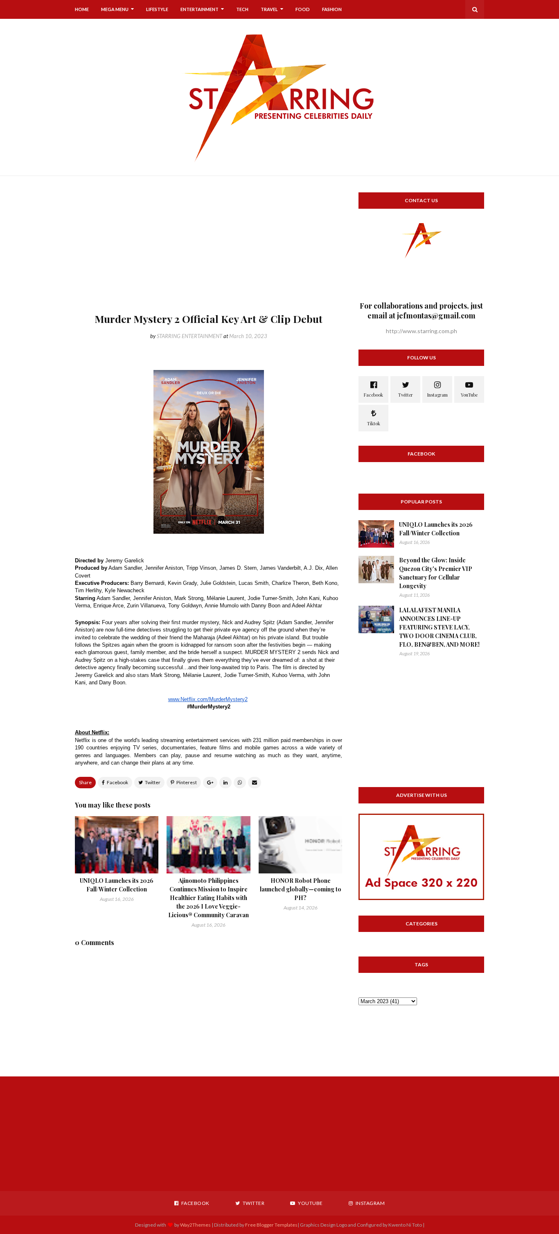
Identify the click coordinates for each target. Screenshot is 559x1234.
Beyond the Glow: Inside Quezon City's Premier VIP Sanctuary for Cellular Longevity (435, 573)
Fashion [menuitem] (332, 9)
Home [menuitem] (82, 9)
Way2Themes (195, 1225)
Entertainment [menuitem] (199, 9)
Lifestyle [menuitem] (157, 9)
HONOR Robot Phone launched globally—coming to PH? (300, 889)
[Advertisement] (208, 249)
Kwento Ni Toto (405, 1225)
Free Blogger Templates (271, 1225)
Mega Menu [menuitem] (114, 9)
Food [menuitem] (302, 9)
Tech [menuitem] (242, 9)
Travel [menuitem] (269, 9)
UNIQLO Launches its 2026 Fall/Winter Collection (436, 529)
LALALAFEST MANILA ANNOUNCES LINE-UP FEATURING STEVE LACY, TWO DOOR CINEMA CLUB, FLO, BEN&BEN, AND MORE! (439, 627)
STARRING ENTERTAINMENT (189, 336)
